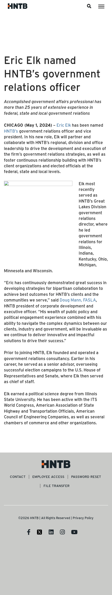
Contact (18, 476)
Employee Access (48, 476)
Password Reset (86, 476)
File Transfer (56, 485)
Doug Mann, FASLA (78, 300)
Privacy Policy (83, 518)
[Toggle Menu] (101, 6)
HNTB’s (11, 131)
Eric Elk (64, 125)
